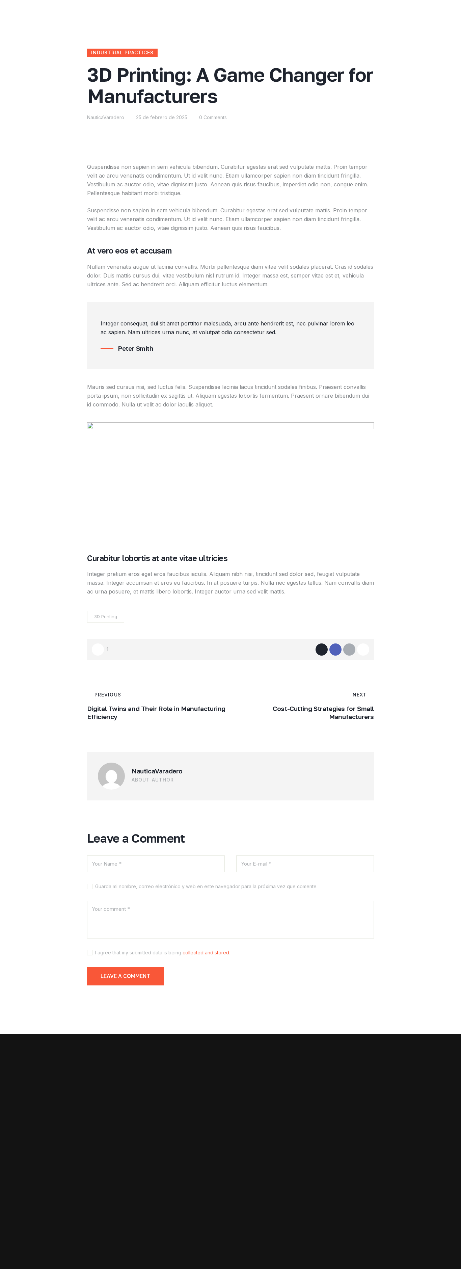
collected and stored (206, 952)
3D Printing (105, 616)
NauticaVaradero (157, 771)
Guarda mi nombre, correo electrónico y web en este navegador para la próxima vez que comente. (206, 886)
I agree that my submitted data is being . (162, 952)
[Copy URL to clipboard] (363, 649)
